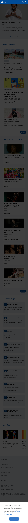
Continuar (14, 519)
